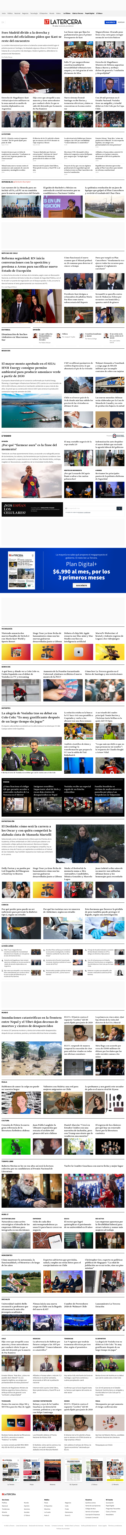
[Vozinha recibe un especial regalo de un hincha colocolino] (78, 805)
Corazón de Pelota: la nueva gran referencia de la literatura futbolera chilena (16, 1128)
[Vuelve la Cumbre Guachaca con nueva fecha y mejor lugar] (94, 1191)
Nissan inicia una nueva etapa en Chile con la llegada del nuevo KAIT (47, 1307)
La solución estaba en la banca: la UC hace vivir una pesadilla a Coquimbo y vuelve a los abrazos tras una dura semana (78, 717)
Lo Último (66, 13)
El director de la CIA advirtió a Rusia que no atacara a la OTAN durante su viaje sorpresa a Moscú (46, 141)
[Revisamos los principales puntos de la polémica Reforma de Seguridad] (109, 490)
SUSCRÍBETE (81, 585)
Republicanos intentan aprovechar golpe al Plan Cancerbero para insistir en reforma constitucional (109, 168)
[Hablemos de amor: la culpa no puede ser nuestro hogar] (21, 1103)
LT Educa (99, 13)
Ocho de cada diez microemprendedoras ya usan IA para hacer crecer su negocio (47, 1226)
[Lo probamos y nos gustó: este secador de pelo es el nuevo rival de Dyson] (104, 1103)
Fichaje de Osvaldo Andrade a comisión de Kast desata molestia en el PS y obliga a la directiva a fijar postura (100, 952)
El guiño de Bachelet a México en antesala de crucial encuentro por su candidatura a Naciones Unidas (61, 190)
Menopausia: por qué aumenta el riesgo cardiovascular (109, 1405)
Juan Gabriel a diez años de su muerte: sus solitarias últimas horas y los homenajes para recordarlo (109, 872)
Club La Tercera (77, 13)
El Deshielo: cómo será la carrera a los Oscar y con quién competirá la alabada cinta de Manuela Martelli (26, 830)
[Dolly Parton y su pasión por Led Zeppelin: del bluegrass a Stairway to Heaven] (16, 890)
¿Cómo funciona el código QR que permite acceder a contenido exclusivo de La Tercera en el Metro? (16, 790)
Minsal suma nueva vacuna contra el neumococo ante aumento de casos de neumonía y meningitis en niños (15, 168)
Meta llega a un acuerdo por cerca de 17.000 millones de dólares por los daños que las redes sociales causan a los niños (108, 1051)
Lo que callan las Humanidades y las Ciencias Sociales (45, 337)
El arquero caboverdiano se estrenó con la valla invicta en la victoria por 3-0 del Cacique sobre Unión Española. (31, 727)
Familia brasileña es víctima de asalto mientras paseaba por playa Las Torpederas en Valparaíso (108, 790)
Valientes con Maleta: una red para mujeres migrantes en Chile (60, 1088)
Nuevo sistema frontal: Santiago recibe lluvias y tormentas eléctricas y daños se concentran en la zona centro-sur (78, 103)
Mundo (52, 13)
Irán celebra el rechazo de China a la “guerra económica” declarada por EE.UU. (77, 1447)
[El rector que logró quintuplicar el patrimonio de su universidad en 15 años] (78, 1240)
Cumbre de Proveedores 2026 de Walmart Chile (76, 1305)
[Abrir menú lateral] (3, 22)
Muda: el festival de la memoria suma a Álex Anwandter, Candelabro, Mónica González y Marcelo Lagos (78, 874)
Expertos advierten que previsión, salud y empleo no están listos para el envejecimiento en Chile (62, 1263)
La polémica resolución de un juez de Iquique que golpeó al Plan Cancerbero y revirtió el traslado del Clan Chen (104, 190)
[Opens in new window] (52, 1482)
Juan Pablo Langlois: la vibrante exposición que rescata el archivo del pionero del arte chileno (45, 1129)
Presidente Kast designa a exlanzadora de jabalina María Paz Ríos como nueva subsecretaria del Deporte (78, 298)
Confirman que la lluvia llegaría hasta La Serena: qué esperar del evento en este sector (78, 1390)
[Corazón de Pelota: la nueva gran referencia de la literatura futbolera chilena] (16, 1146)
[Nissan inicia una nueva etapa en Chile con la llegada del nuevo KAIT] (47, 1322)
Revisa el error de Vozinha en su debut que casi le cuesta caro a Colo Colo (29, 773)
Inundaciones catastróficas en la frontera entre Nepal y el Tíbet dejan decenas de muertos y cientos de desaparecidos (32, 1022)
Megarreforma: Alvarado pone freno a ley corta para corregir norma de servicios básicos (109, 35)
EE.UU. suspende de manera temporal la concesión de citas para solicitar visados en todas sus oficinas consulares (78, 1050)
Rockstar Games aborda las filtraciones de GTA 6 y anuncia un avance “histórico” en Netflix (16, 1437)
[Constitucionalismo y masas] (81, 335)
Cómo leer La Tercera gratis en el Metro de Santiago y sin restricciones (103, 672)
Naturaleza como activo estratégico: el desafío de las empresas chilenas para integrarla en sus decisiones (16, 1226)
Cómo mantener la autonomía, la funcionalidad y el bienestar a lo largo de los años (21, 1263)
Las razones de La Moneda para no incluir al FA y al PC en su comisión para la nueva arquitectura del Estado (20, 190)
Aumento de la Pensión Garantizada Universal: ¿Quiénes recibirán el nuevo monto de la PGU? (62, 674)
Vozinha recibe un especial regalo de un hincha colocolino (77, 789)
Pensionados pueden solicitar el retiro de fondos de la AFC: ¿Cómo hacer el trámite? (58, 973)
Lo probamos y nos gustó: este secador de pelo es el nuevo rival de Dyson (104, 1088)
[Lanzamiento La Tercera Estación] (109, 1322)
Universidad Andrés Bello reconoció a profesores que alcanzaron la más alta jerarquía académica (15, 1308)
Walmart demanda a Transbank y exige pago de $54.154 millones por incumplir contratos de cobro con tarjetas (109, 367)
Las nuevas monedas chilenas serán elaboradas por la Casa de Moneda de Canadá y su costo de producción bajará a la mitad (109, 402)
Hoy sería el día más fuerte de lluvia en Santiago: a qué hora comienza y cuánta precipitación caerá (78, 1377)
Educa (66, 1219)
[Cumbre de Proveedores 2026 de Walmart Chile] (78, 1322)
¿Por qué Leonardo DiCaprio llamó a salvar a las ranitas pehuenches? (77, 476)
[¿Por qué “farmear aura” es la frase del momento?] (32, 481)
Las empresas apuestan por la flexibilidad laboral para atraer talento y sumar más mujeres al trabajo (109, 1226)
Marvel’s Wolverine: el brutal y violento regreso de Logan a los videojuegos (109, 636)
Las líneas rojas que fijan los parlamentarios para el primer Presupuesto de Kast (78, 35)
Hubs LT (5, 1214)
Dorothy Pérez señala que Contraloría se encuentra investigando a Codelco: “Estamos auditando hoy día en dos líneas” (58, 953)
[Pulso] (32, 1482)
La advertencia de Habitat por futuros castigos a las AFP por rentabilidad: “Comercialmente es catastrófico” (77, 141)
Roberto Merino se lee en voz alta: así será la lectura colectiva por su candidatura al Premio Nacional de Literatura (27, 1169)
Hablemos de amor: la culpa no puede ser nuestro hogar (20, 1088)
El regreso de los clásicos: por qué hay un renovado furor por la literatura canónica (108, 1129)
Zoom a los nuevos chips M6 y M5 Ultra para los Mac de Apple (16, 1405)
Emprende (37, 1219)
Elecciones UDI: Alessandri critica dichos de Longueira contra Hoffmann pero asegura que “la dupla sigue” (78, 154)
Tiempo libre (7, 1161)
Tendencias (68, 1339)
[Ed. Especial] (73, 1482)
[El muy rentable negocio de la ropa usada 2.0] (78, 458)
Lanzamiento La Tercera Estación (107, 1305)
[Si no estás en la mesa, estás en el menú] (106, 335)
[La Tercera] (11, 1482)
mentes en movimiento (73, 470)
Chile (4, 1339)
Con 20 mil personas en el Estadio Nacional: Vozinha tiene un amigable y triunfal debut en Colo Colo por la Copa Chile (109, 103)
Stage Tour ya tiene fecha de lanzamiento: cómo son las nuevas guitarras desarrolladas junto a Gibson (47, 637)
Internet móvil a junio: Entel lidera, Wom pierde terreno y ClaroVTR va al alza (46, 168)
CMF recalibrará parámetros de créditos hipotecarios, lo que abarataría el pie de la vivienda (78, 366)
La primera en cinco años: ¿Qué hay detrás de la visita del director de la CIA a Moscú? (109, 1020)
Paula (97, 1401)
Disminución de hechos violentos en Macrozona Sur (15, 337)
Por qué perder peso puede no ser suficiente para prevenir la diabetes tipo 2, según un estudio (19, 912)
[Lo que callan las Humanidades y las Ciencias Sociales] (35, 335)
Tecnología (34, 13)
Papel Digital (89, 13)
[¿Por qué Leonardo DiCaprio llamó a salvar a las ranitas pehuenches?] (78, 490)
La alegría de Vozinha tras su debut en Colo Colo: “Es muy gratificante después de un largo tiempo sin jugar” (31, 717)
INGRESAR (121, 22)
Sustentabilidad (8, 1219)
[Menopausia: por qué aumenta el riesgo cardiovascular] (109, 1423)
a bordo (98, 470)
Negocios (25, 13)
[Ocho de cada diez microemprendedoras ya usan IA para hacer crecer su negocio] (47, 1240)
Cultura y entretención (42, 1401)
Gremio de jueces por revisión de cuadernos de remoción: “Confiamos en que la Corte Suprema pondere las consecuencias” (16, 155)
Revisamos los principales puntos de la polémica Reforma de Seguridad (109, 476)
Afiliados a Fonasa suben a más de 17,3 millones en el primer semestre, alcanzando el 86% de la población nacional (109, 155)
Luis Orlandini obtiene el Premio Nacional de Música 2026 (45, 1436)
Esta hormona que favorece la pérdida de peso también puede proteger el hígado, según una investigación (104, 912)
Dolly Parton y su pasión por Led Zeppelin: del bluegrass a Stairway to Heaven (16, 871)
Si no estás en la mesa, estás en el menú (116, 336)
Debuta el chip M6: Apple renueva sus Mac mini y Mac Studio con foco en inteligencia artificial (78, 637)
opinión (5, 441)
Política (10, 13)
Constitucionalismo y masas (93, 335)
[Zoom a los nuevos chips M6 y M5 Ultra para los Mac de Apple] (16, 1423)
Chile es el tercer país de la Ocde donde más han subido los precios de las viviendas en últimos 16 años (78, 402)
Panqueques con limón (104, 1445)
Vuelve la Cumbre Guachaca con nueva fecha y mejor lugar (93, 1166)
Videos (58, 13)
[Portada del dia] (21, 588)
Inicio (4, 13)
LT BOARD (6, 435)
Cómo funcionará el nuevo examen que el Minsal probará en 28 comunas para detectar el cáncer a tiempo (78, 262)
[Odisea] (58, 335)
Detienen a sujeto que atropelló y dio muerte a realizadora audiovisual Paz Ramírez (100, 973)
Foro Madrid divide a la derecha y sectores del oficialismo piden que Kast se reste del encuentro (32, 37)
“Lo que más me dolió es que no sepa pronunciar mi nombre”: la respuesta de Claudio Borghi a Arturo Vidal (109, 748)
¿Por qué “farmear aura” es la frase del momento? (29, 447)
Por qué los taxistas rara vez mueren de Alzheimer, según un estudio (61, 910)
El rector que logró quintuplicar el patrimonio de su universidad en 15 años (78, 1224)
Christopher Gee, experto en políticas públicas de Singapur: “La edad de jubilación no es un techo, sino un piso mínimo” (104, 1264)
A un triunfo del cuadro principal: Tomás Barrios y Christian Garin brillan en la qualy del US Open (108, 717)
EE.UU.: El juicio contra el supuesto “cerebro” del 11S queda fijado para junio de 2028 (14, 141)
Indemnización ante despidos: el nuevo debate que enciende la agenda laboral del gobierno (109, 444)
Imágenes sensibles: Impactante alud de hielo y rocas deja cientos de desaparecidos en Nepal (47, 790)
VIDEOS (6, 782)
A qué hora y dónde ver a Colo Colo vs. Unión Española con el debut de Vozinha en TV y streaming (21, 674)
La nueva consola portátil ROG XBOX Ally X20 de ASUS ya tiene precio (15, 1446)
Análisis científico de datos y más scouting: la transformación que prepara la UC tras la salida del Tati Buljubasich (78, 749)
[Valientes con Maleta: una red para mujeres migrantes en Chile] (63, 1103)
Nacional (17, 13)
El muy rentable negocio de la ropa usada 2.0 (78, 443)
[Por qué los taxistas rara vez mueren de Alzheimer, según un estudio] (63, 928)
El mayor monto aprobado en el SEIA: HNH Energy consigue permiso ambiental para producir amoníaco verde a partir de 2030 (31, 370)
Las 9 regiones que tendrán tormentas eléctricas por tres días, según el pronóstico (77, 1344)
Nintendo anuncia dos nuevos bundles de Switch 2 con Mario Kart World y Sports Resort (15, 637)
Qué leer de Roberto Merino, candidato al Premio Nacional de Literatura (109, 1436)
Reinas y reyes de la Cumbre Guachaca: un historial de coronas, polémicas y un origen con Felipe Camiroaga (47, 1408)
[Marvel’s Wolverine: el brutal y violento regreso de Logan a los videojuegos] (109, 652)
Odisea (65, 334)
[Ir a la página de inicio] (63, 22)
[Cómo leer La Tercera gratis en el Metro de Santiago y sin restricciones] (104, 690)
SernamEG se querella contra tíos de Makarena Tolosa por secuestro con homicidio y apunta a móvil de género (108, 298)
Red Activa (99, 1219)
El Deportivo (44, 13)
